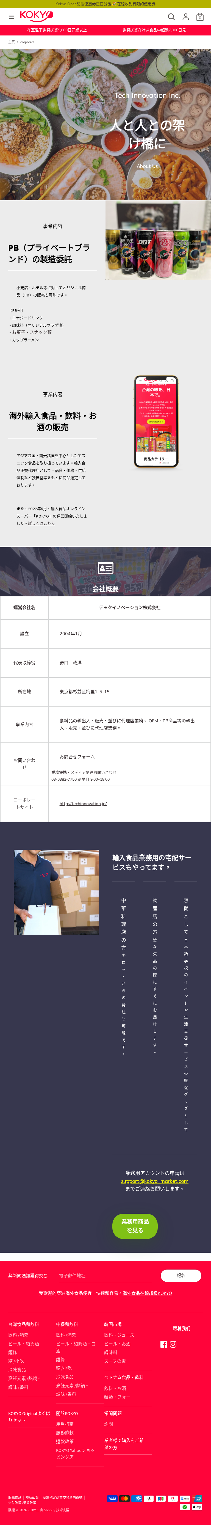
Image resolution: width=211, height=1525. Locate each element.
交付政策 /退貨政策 (22, 1503)
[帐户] (185, 15)
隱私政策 (32, 1498)
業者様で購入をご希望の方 (124, 1444)
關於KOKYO (67, 1414)
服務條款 (65, 1433)
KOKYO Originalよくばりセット (29, 1417)
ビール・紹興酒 (23, 1344)
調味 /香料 (18, 1387)
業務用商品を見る (135, 1226)
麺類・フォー (117, 1397)
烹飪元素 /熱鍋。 (24, 1379)
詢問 (108, 1424)
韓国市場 (113, 1325)
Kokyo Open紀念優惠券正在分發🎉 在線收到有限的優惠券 (105, 4)
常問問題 (113, 1414)
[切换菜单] (11, 16)
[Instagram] (173, 1344)
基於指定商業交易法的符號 (62, 1498)
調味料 (110, 1353)
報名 (181, 1276)
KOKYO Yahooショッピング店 (75, 1454)
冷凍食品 (17, 1370)
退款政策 (65, 1442)
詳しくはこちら (41, 523)
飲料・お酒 (115, 1389)
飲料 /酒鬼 (18, 1335)
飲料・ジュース (119, 1335)
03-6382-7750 (64, 779)
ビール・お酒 (117, 1344)
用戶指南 (65, 1424)
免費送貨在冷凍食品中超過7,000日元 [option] (154, 30)
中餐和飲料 (67, 1325)
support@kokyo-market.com (154, 1181)
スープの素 (115, 1361)
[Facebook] (163, 1344)
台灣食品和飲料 (23, 1325)
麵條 (12, 1353)
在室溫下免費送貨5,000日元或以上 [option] (57, 30)
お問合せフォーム (77, 757)
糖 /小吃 (16, 1361)
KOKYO (33, 1510)
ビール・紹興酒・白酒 (76, 1347)
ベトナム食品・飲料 (124, 1378)
